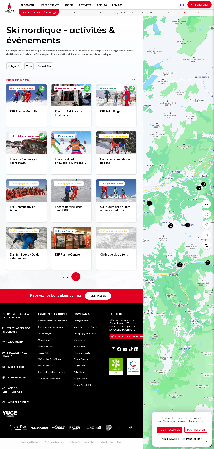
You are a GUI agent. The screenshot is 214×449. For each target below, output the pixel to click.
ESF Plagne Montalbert (25, 111)
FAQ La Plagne (15, 367)
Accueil (77, 13)
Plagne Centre (65, 135)
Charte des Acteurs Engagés (52, 372)
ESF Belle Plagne (111, 111)
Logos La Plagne (46, 346)
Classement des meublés (50, 327)
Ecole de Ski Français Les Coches (68, 113)
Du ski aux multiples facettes (132, 13)
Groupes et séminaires (49, 378)
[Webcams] (206, 224)
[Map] (178, 224)
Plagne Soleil (80, 365)
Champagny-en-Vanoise (85, 333)
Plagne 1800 (80, 346)
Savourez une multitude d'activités (100, 13)
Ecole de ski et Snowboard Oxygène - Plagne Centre (70, 160)
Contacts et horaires (130, 336)
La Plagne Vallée (81, 320)
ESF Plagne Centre (67, 254)
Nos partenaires (18, 402)
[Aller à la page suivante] (75, 276)
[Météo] (206, 234)
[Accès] (206, 245)
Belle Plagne (109, 88)
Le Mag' (117, 5)
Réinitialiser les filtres (17, 79)
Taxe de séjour (45, 333)
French (182, 5)
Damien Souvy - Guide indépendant (24, 256)
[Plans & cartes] (206, 214)
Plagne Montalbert (23, 88)
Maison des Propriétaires (50, 359)
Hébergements (49, 5)
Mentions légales (29, 442)
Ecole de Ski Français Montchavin (23, 160)
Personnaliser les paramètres (181, 438)
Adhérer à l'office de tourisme (52, 320)
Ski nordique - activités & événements (193, 13)
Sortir (68, 5)
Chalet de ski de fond (114, 254)
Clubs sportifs (16, 377)
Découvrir (27, 5)
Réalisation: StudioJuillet (82, 442)
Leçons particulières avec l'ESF (68, 208)
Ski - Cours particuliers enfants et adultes (115, 208)
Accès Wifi (43, 352)
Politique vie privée (54, 442)
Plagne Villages (81, 378)
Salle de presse (45, 365)
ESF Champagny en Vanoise (22, 208)
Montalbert (79, 340)
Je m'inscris (98, 295)
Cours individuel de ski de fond (115, 160)
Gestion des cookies (111, 442)
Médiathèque (44, 340)
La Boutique (14, 342)
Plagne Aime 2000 (82, 385)
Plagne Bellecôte (82, 352)
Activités (85, 5)
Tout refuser (196, 429)
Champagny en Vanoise (115, 135)
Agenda (102, 5)
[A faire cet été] (206, 203)
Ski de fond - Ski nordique (161, 13)
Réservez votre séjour (37, 12)
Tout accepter (169, 429)
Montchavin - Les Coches (71, 88)
